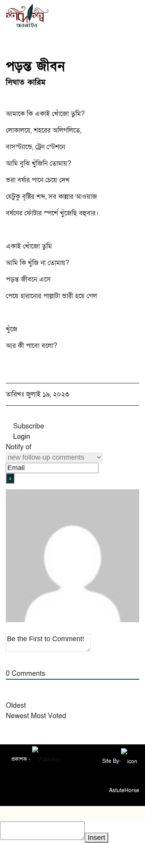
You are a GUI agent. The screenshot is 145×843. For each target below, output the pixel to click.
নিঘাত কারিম (26, 82)
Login (20, 436)
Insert (96, 837)
